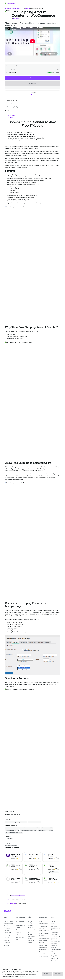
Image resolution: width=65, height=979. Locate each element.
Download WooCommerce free (55, 928)
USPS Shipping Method (15, 865)
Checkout (6, 937)
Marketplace (8, 8)
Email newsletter (44, 933)
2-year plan (12, 72)
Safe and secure (11, 903)
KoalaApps (16, 18)
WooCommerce (8, 921)
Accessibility (42, 954)
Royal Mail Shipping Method (53, 878)
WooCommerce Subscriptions (15, 855)
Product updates (44, 930)
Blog (40, 921)
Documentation (43, 923)
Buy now (32, 78)
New (17, 930)
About (53, 921)
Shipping (6, 940)
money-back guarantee (18, 895)
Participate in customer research (44, 949)
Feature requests (44, 938)
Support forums (43, 956)
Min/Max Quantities (51, 865)
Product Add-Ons (33, 855)
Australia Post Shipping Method (34, 878)
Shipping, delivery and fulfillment (19, 822)
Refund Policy (55, 958)
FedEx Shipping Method (15, 878)
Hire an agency (43, 945)
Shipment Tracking (51, 855)
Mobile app (7, 942)
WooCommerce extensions (18, 8)
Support (9, 899)
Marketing (27, 8)
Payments (7, 928)
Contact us (54, 961)
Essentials (18, 932)
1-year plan (12, 69)
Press (52, 923)
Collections (19, 935)
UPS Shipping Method (33, 865)
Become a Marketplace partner (31, 936)
